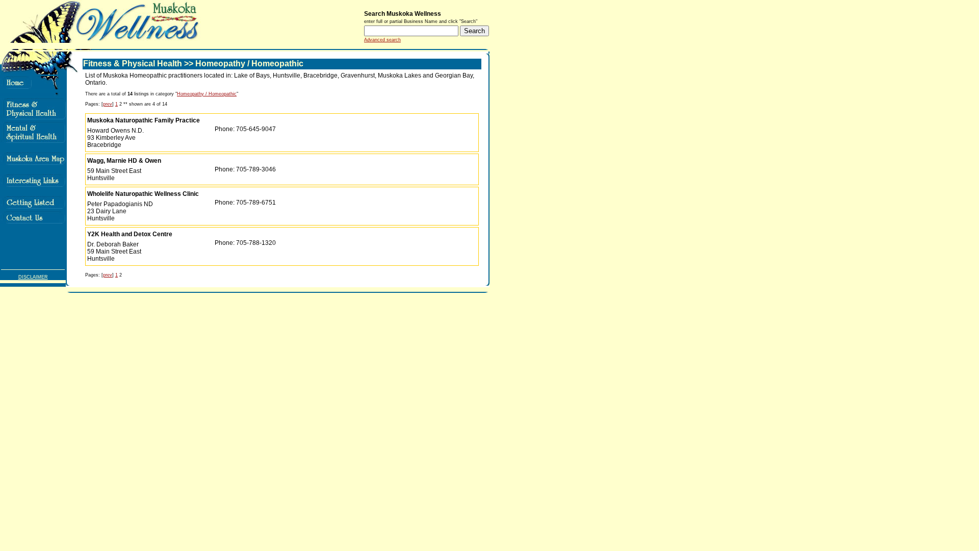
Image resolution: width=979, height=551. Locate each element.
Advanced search (382, 39)
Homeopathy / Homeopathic (207, 93)
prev (107, 104)
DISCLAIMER (33, 277)
